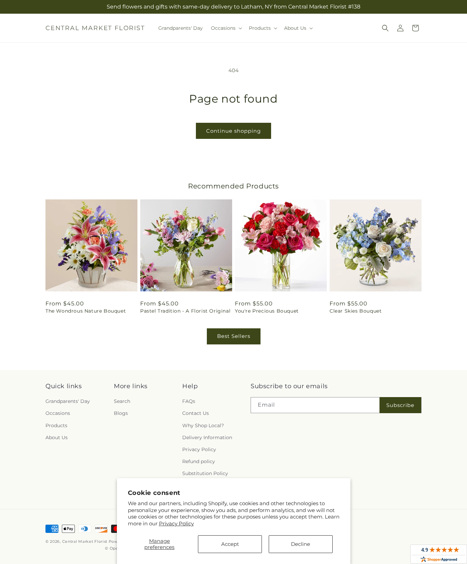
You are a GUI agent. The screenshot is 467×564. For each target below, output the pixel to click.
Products (56, 425)
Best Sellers (233, 336)
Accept (230, 544)
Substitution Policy (205, 473)
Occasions (57, 413)
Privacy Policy (176, 523)
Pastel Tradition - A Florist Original (185, 311)
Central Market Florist (84, 541)
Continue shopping (233, 131)
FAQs (188, 401)
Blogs (121, 413)
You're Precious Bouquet (267, 311)
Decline (300, 544)
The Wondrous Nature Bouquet (85, 311)
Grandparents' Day (67, 401)
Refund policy (198, 461)
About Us (56, 437)
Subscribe (400, 405)
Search (122, 401)
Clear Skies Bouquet (356, 311)
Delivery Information (207, 437)
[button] (226, 28)
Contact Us (195, 413)
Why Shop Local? (203, 425)
